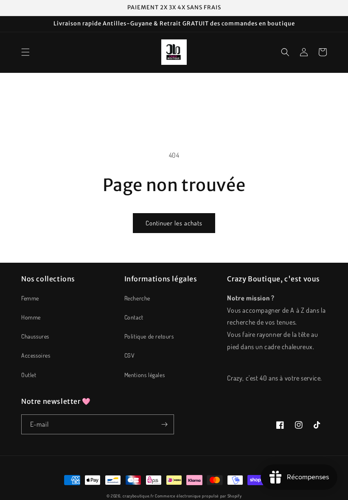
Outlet (28, 374)
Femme (30, 298)
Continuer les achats (174, 223)
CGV (129, 355)
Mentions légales (144, 374)
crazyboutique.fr (138, 495)
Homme (31, 317)
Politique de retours (149, 336)
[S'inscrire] (164, 424)
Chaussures (35, 336)
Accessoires (36, 355)
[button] (25, 52)
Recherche (137, 298)
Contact (133, 317)
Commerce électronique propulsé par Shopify (198, 495)
